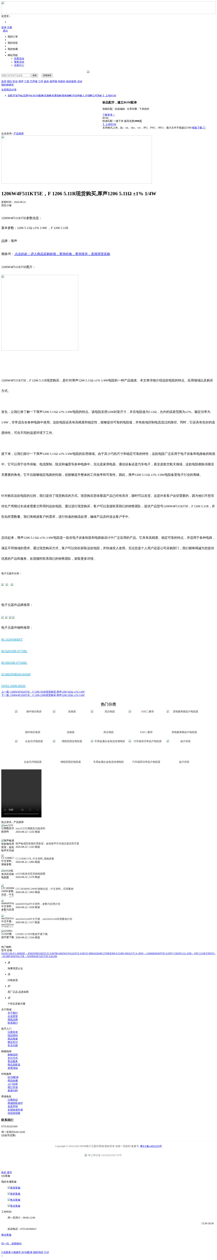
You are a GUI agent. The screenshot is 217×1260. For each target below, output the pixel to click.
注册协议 (13, 1099)
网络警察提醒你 (108, 1164)
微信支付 (13, 1042)
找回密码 (13, 1035)
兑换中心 (19, 65)
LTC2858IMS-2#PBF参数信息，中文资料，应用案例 (44, 888)
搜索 (35, 75)
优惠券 (48, 95)
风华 (3, 81)
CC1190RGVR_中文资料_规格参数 (35, 858)
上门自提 (13, 1084)
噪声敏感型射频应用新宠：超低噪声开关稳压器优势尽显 (47, 843)
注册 (9, 27)
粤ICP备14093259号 (151, 1146)
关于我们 (13, 1013)
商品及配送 (14, 1064)
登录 (3, 27)
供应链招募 (14, 1113)
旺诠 (15, 81)
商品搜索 (13, 1038)
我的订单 (13, 36)
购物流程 (13, 1054)
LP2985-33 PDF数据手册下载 (32, 934)
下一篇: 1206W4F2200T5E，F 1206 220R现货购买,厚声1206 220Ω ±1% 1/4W (43, 695)
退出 (5, 30)
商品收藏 (13, 1080)
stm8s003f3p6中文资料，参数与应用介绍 (38, 904)
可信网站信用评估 (90, 1164)
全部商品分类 (9, 89)
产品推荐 (19, 133)
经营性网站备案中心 (72, 1164)
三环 (40, 81)
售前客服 (15, 1187)
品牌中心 (28, 95)
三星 (26, 81)
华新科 (61, 81)
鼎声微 (53, 81)
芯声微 (33, 81)
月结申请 (77, 95)
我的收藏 (13, 49)
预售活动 (19, 62)
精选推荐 (74, 81)
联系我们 (13, 1023)
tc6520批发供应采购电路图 (30, 873)
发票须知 (13, 1068)
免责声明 (13, 1106)
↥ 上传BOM (109, 95)
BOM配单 (38, 95)
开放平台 (18, 95)
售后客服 (15, 1200)
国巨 (9, 81)
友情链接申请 (15, 1109)
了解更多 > (108, 114)
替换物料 (67, 95)
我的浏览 (13, 42)
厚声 (21, 81)
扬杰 (46, 81)
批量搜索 (47, 75)
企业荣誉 (13, 1016)
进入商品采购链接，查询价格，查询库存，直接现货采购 (70, 254)
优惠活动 (19, 58)
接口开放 (13, 1087)
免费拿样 (57, 95)
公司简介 (97, 95)
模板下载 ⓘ (198, 127)
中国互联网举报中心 (144, 1164)
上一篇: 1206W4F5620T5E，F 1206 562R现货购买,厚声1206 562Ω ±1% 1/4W (43, 691)
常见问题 (13, 1045)
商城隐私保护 (15, 1103)
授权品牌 (13, 1019)
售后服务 (13, 1061)
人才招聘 (87, 95)
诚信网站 (126, 1164)
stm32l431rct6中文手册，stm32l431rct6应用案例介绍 (44, 919)
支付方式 (13, 1058)
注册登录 (13, 1032)
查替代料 (13, 1090)
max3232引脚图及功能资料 (30, 828)
